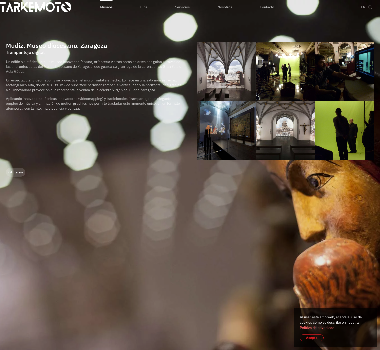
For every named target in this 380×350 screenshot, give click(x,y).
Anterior (16, 172)
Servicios (182, 7)
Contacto (267, 7)
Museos (106, 7)
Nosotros (225, 7)
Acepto (311, 338)
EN (363, 7)
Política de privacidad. (317, 327)
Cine (143, 7)
